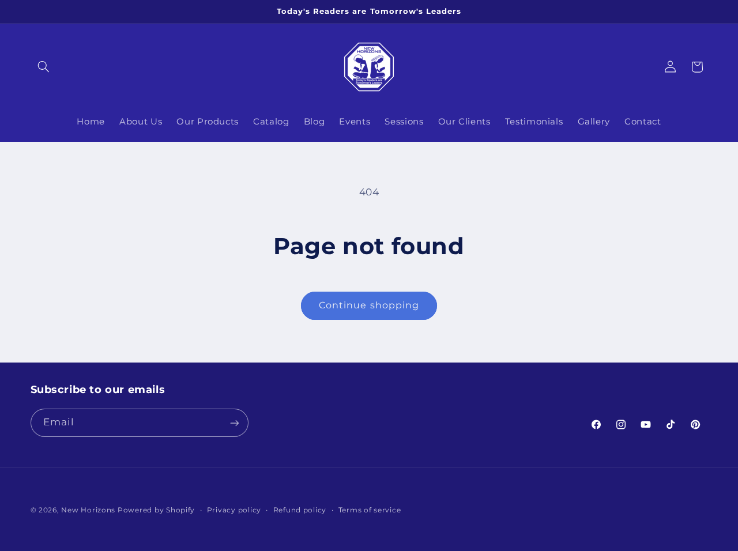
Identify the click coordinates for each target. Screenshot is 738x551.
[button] (44, 67)
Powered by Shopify (156, 510)
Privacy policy (234, 510)
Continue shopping (369, 305)
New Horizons (88, 510)
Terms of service (369, 510)
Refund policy (300, 510)
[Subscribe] (234, 423)
